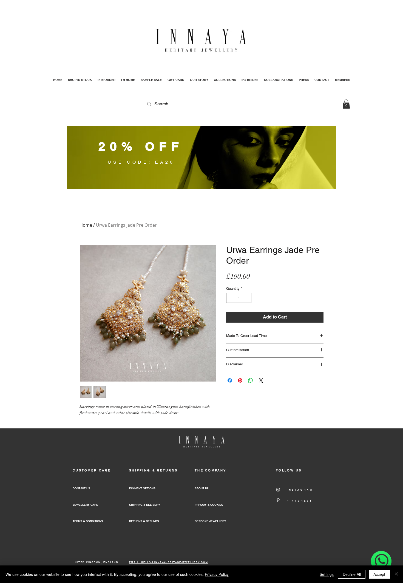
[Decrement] (230, 298)
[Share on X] (261, 380)
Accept (379, 574)
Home (86, 225)
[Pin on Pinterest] (240, 380)
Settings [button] (327, 574)
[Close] (396, 574)
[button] (346, 104)
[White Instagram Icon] (278, 489)
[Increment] (247, 298)
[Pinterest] (278, 500)
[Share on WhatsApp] (250, 380)
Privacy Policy (217, 574)
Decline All (352, 574)
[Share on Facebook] (229, 380)
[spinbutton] (239, 298)
